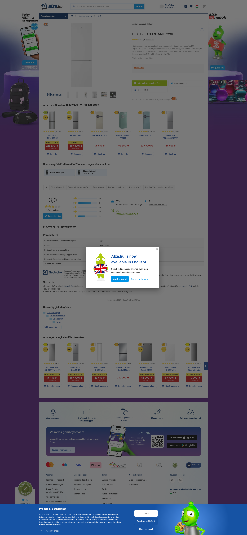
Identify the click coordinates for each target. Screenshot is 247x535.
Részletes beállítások (146, 521)
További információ (51, 531)
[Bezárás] (157, 249)
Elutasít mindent (146, 529)
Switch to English (120, 279)
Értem (146, 513)
